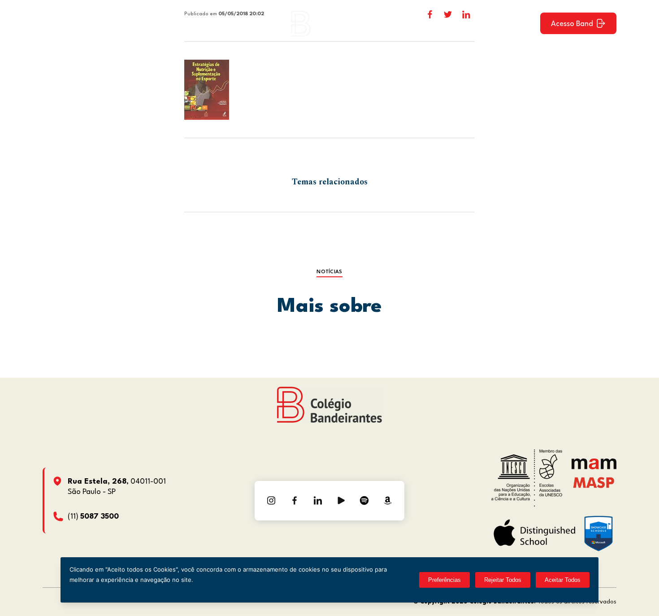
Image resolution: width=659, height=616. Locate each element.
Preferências (444, 580)
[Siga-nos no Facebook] (294, 501)
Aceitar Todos (563, 580)
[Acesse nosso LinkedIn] (318, 501)
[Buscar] (525, 23)
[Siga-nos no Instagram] (271, 501)
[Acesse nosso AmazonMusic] (388, 501)
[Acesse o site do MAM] (594, 467)
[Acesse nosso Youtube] (341, 501)
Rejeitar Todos (502, 580)
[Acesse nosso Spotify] (364, 501)
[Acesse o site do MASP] (593, 482)
